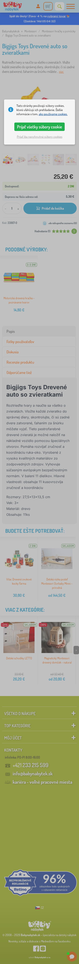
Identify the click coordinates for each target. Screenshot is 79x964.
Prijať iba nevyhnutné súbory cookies (39, 137)
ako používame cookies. (53, 114)
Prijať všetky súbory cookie (39, 126)
